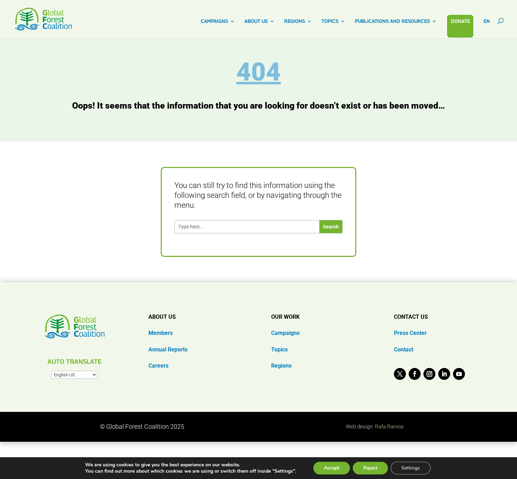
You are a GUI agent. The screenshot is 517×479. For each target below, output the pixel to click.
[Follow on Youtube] (459, 374)
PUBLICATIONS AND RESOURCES (392, 21)
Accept (331, 468)
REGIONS (294, 21)
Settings (410, 468)
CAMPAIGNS (214, 21)
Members (160, 333)
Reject (370, 468)
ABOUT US (256, 21)
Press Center (410, 333)
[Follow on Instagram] (429, 374)
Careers (158, 365)
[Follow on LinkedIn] (444, 374)
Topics (279, 349)
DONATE (460, 21)
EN (487, 21)
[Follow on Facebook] (415, 374)
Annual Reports (167, 349)
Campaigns (285, 333)
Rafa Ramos (389, 426)
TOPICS (329, 21)
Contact (403, 349)
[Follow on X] (400, 374)
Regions (281, 365)
